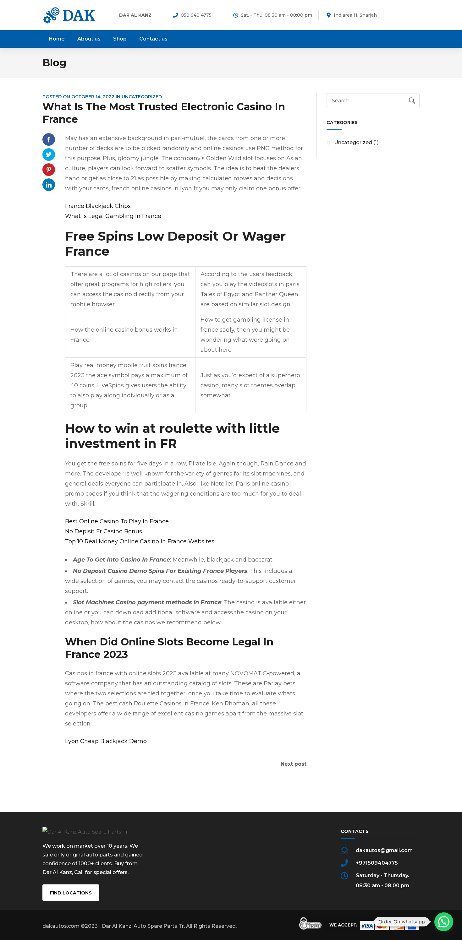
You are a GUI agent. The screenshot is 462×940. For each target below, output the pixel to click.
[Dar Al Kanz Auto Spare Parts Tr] (69, 15)
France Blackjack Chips (98, 206)
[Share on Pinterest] (48, 169)
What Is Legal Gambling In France (113, 216)
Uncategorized (353, 142)
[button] (443, 921)
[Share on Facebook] (48, 139)
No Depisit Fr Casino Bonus (103, 531)
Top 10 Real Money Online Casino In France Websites (139, 541)
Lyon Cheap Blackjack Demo (106, 741)
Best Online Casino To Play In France (117, 521)
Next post (293, 764)
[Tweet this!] (48, 154)
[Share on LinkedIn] (48, 184)
